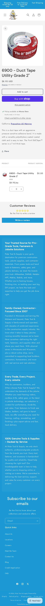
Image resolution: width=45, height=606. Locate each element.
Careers (8, 545)
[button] (5, 15)
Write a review (22, 220)
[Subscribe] (37, 521)
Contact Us (9, 556)
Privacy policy (38, 596)
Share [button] (6, 151)
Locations (9, 539)
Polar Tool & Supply (21, 593)
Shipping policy (26, 596)
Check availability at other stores (18, 118)
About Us (8, 534)
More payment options (22, 105)
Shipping (5, 85)
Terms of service (15, 600)
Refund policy (13, 596)
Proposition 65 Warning (21, 123)
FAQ (6, 573)
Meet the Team (10, 551)
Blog (7, 562)
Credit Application (12, 567)
